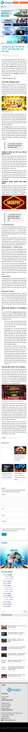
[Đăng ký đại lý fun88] (14, 13)
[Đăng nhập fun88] (14, 39)
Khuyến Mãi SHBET (6, 705)
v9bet (9, 602)
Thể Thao (4, 698)
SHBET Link (9, 727)
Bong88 (11, 576)
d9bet (11, 587)
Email (3, 515)
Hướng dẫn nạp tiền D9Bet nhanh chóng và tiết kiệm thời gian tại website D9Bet (16, 668)
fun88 (9, 593)
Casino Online (5, 696)
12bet (9, 583)
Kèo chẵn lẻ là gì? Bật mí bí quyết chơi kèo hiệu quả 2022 (15, 145)
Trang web (4, 521)
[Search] (25, 611)
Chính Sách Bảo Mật (21, 727)
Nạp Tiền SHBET (6, 706)
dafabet (10, 581)
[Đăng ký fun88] (14, 554)
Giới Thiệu (14, 727)
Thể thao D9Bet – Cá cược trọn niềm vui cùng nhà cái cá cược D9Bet (16, 640)
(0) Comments (16, 618)
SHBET (16, 73)
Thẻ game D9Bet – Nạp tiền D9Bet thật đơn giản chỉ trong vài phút (16, 654)
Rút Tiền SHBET (6, 708)
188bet (11, 597)
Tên (3, 508)
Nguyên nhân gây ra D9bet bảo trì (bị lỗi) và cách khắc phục (16, 661)
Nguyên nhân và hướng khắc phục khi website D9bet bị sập (16, 675)
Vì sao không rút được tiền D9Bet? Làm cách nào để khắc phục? (17, 647)
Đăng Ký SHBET (6, 703)
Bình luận (4, 494)
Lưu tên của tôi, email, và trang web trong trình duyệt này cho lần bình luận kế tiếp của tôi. (13, 529)
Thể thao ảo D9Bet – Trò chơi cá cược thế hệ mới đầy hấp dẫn (7, 475)
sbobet (10, 604)
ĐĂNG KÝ (16, 2)
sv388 (8, 606)
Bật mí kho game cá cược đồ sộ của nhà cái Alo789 (19, 458)
